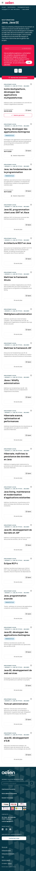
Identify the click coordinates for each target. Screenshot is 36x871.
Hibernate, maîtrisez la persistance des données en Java (17, 456)
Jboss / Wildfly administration (12, 382)
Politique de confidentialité (8, 853)
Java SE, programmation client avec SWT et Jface (16, 211)
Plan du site (4, 847)
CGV (3, 857)
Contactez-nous (14, 838)
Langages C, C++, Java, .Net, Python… (11, 9)
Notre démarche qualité (9, 793)
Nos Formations (11, 7)
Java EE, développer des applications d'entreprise (17, 633)
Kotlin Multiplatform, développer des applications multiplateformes (15, 93)
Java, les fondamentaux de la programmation (17, 171)
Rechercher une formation (19, 77)
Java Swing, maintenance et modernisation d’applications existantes (17, 494)
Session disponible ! (19, 155)
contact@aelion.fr (7, 821)
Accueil (4, 7)
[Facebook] (10, 829)
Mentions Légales (6, 860)
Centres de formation (8, 789)
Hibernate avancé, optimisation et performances (13, 418)
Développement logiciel (23, 7)
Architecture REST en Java (17, 243)
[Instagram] (6, 829)
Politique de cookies (6, 850)
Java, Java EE (26, 86)
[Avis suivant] (20, 71)
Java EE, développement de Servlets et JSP (18, 531)
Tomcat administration (16, 703)
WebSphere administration (18, 313)
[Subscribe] (31, 783)
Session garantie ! (19, 115)
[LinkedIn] (2, 829)
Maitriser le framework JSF (17, 347)
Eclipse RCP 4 (11, 563)
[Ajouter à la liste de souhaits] (31, 84)
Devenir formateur (7, 798)
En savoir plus (18, 229)
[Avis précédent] (16, 71)
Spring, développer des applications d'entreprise (17, 130)
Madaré (10, 863)
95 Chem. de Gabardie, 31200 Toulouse (9, 818)
